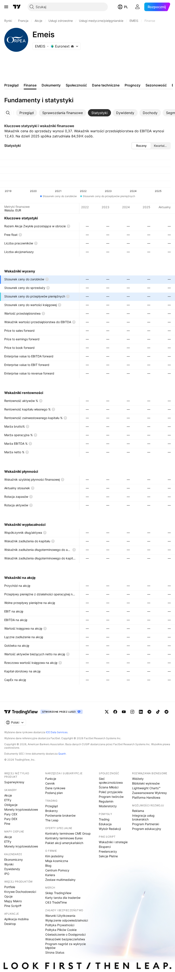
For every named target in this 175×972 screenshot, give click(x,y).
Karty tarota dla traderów (62, 897)
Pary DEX (10, 819)
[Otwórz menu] (6, 7)
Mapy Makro (13, 901)
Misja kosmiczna (56, 861)
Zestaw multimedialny (60, 879)
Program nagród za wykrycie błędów (65, 946)
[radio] (141, 146)
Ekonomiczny (13, 859)
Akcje (8, 795)
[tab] (26, 112)
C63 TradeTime (56, 902)
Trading (104, 819)
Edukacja (105, 824)
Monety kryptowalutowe (21, 809)
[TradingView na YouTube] (124, 712)
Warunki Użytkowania (60, 915)
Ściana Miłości (108, 787)
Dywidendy (12, 869)
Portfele (9, 887)
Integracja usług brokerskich (143, 817)
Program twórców (111, 796)
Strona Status (54, 952)
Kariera (50, 875)
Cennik (50, 783)
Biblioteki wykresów (146, 783)
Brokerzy (51, 811)
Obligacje (11, 805)
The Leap (51, 820)
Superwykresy (14, 782)
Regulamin (106, 801)
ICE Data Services (56, 732)
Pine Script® (12, 906)
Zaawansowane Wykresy (149, 793)
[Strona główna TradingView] (17, 7)
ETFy (7, 800)
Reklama (138, 811)
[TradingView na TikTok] (158, 712)
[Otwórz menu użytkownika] (137, 7)
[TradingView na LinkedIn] (141, 712)
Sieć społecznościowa (111, 780)
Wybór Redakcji (110, 829)
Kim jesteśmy (54, 856)
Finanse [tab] (30, 85)
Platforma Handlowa (146, 797)
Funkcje (50, 778)
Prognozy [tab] (132, 85)
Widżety (138, 778)
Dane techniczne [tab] (106, 85)
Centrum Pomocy (57, 870)
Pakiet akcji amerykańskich (64, 843)
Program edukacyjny (146, 829)
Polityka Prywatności (59, 925)
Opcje (8, 896)
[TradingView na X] (107, 712)
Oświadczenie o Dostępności (65, 934)
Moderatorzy (108, 806)
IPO (6, 873)
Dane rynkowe (55, 788)
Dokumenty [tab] (51, 85)
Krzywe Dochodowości (20, 891)
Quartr (62, 753)
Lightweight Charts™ (146, 788)
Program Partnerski (145, 824)
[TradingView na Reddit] (166, 712)
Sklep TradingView (58, 893)
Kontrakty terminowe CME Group (68, 833)
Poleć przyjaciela (110, 792)
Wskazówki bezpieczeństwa (65, 939)
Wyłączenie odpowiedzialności (66, 920)
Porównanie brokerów (60, 815)
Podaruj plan (54, 793)
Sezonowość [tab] (156, 85)
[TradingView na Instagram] (132, 712)
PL (126, 7)
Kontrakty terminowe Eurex (64, 838)
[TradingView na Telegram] (149, 712)
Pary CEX (10, 814)
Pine (7, 823)
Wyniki (8, 864)
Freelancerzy (108, 851)
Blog (48, 865)
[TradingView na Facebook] (115, 712)
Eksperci (105, 847)
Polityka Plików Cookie (61, 930)
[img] (72, 46)
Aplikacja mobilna (16, 919)
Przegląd (51, 806)
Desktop (10, 924)
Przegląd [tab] (11, 85)
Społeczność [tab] (76, 85)
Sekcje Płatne (108, 856)
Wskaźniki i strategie (113, 842)
